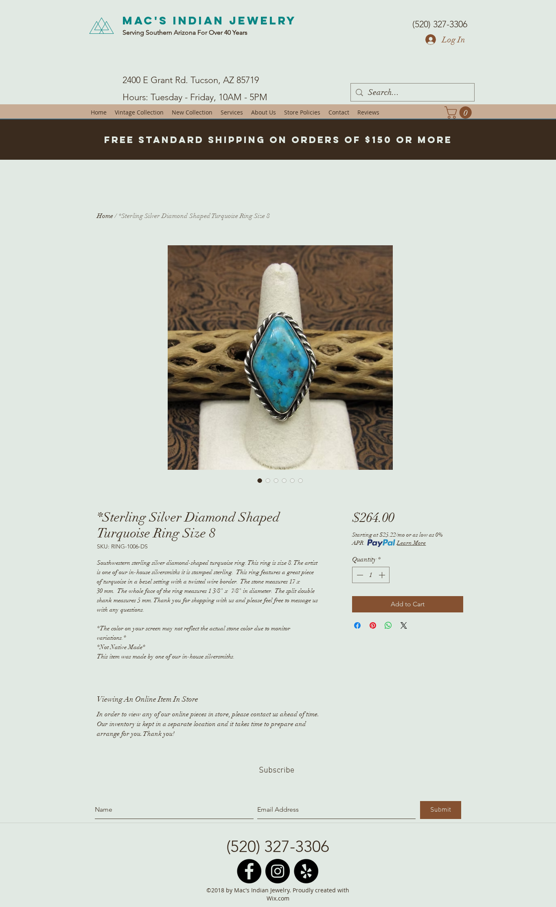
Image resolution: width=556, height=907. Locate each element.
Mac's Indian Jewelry (210, 20)
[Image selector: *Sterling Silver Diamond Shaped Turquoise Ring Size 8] (260, 480)
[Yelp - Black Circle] (306, 871)
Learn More (411, 542)
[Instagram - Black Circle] (277, 871)
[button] (459, 112)
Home (105, 216)
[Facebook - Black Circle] (249, 871)
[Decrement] (359, 575)
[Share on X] (404, 625)
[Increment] (382, 575)
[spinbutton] (371, 575)
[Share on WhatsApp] (388, 625)
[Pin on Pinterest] (373, 625)
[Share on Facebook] (357, 625)
